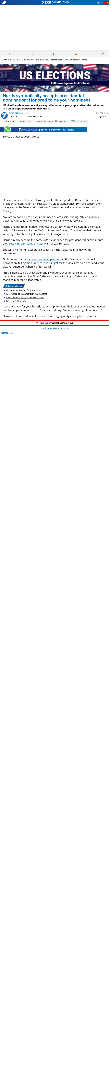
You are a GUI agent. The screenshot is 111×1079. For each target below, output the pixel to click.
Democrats (10, 121)
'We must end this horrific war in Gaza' (23, 290)
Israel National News (12, 60)
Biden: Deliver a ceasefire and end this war (25, 297)
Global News (27, 60)
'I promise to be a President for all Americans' (26, 293)
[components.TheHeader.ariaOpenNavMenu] (17, 2)
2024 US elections (79, 121)
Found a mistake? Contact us (54, 328)
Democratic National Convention (51, 121)
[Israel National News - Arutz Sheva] (55, 2)
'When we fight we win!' (16, 301)
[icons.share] (106, 2)
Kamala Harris (25, 121)
